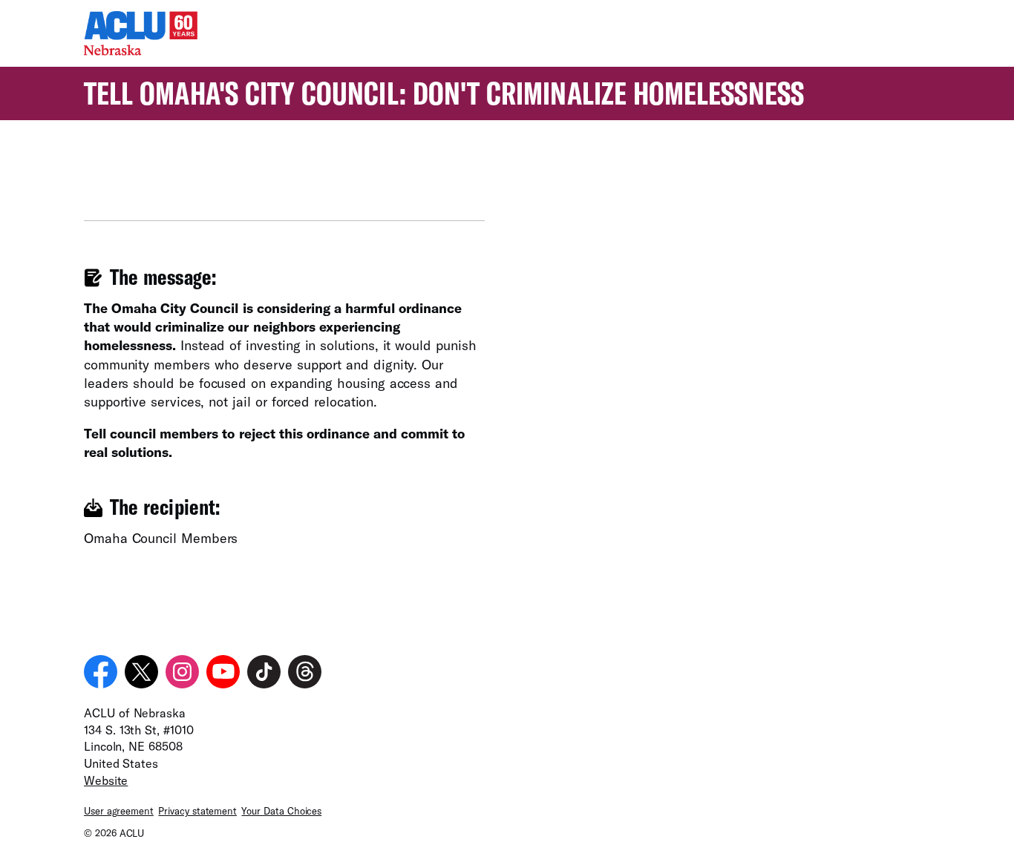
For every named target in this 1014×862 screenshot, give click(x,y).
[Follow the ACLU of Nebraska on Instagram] (182, 671)
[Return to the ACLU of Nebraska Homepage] (140, 50)
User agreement (119, 811)
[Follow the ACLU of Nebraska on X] (141, 671)
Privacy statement (197, 811)
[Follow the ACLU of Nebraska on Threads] (304, 671)
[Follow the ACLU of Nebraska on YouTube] (223, 671)
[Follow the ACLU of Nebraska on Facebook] (100, 671)
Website (106, 780)
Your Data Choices (281, 811)
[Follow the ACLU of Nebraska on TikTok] (264, 671)
